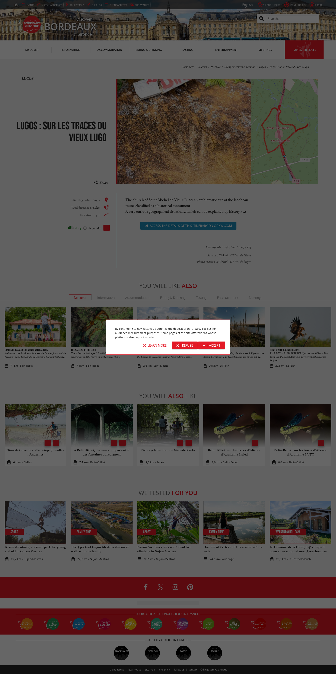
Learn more (157, 345)
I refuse (186, 345)
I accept (213, 345)
